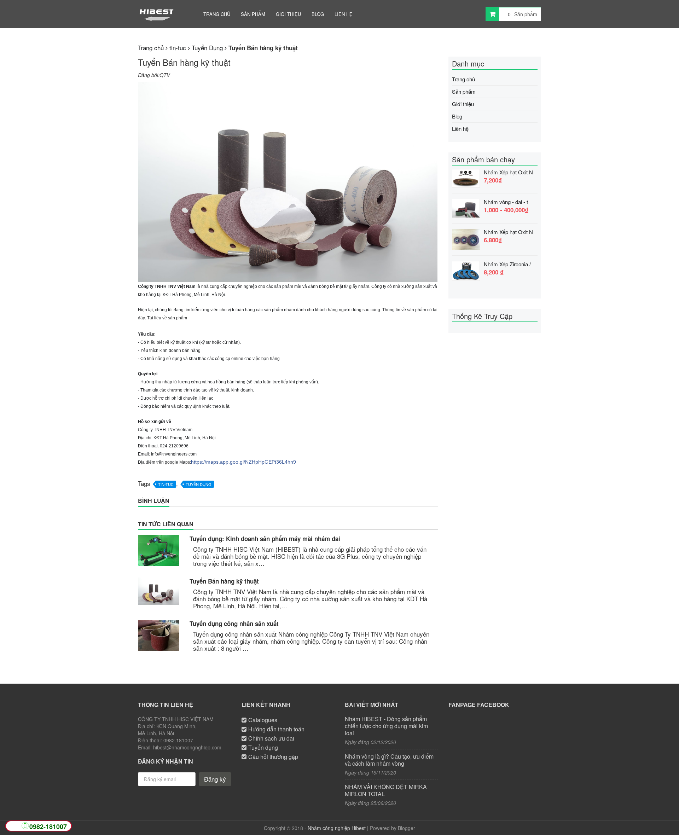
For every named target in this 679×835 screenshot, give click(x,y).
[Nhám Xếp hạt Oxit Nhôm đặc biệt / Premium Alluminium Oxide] (466, 177)
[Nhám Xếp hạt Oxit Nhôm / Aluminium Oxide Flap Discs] (466, 238)
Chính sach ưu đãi (271, 738)
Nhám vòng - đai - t (506, 202)
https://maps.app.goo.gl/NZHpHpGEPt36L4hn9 (243, 462)
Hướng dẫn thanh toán (276, 729)
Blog (318, 14)
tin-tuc (166, 484)
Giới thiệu (288, 14)
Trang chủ (216, 14)
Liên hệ (344, 14)
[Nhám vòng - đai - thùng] (466, 207)
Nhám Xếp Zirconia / (507, 264)
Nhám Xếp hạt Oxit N (508, 172)
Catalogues (262, 720)
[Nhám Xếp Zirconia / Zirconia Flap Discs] (466, 269)
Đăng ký (215, 779)
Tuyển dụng (263, 747)
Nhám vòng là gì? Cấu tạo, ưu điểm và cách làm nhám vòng (389, 760)
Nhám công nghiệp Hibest (337, 827)
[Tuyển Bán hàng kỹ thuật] (158, 591)
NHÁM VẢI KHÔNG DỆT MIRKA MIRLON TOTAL (386, 790)
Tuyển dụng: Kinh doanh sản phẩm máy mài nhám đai (265, 538)
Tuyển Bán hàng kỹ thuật (224, 581)
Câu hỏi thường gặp (273, 757)
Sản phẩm (253, 14)
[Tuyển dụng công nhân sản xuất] (158, 635)
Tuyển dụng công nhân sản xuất (234, 623)
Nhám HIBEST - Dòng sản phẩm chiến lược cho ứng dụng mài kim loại (386, 726)
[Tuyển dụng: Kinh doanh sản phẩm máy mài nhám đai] (158, 550)
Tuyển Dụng (198, 484)
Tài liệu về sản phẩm (167, 317)
